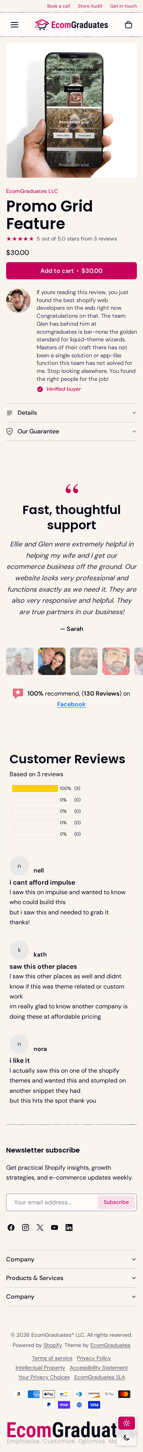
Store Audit (90, 6)
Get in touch (123, 6)
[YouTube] (54, 1227)
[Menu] (14, 24)
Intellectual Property (40, 1367)
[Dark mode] (126, 1437)
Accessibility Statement (99, 1367)
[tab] (20, 661)
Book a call (58, 6)
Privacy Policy (94, 1358)
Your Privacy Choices (44, 1377)
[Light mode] (126, 1423)
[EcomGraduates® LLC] (71, 25)
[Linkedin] (69, 1227)
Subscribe (116, 1202)
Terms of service (52, 1358)
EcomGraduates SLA (99, 1377)
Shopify (52, 1345)
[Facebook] (11, 1227)
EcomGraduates (110, 1345)
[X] (40, 1227)
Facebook (71, 704)
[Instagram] (25, 1227)
